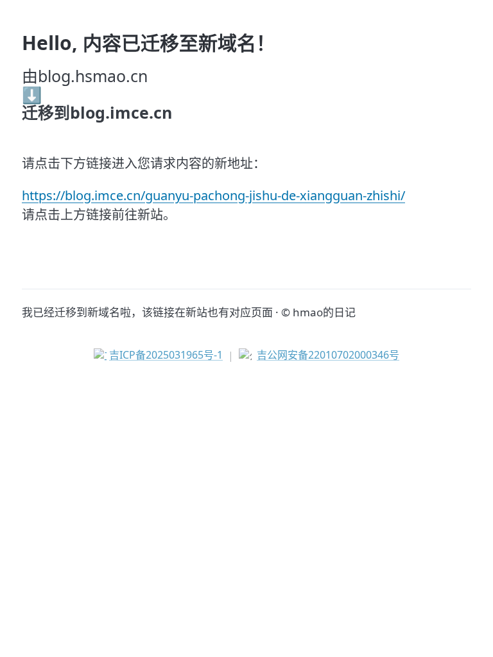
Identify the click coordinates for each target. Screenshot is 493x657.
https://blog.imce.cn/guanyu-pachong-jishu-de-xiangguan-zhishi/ (213, 195)
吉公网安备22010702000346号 (328, 355)
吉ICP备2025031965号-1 (166, 355)
